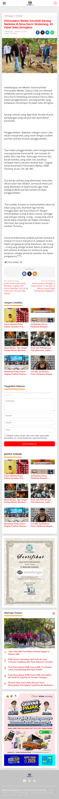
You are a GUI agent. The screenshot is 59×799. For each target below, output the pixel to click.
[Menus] (4, 3)
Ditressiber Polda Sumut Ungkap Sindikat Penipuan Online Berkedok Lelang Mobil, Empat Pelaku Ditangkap (15, 373)
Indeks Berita (23, 795)
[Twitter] (29, 274)
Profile (51, 790)
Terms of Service (9, 795)
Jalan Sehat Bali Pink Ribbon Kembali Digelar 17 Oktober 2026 (29, 653)
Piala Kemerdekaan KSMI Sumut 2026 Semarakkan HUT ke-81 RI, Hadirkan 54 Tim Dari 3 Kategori (29, 676)
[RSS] (35, 274)
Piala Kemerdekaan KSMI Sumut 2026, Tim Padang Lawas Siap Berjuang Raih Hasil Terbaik (30, 668)
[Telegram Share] (47, 32)
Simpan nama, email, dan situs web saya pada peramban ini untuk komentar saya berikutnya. (26, 436)
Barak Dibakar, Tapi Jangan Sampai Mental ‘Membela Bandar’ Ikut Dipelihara (15, 349)
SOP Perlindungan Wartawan (42, 792)
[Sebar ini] (38, 32)
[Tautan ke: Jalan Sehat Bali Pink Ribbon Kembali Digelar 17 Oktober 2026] (29, 633)
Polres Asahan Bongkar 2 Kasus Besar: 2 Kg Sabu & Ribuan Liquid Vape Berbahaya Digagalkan (43, 286)
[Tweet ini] (42, 32)
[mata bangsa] (30, 3)
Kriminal (6, 33)
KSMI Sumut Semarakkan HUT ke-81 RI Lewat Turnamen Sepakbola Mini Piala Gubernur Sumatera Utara (30, 660)
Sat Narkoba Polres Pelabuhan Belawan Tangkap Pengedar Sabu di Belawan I (42, 325)
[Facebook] (24, 274)
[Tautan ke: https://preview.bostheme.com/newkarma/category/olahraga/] (53, 613)
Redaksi (5, 792)
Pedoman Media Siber (19, 792)
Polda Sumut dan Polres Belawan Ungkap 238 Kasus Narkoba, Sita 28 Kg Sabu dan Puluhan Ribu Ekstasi (16, 287)
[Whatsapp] (52, 32)
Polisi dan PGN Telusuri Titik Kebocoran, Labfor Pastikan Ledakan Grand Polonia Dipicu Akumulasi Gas (42, 349)
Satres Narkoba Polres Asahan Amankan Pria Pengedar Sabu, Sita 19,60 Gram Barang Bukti (15, 325)
